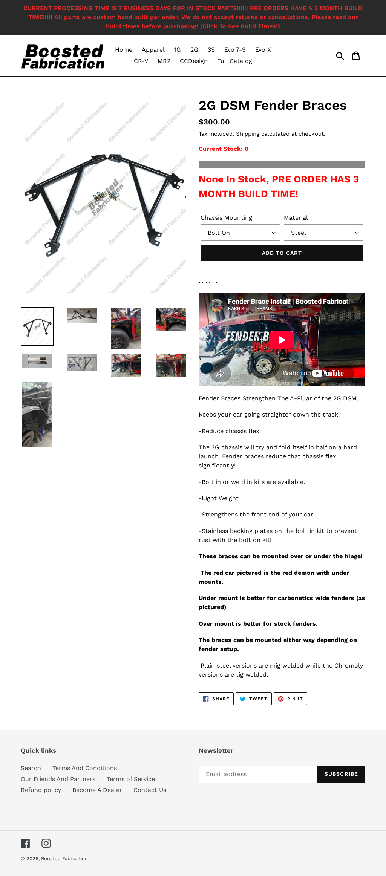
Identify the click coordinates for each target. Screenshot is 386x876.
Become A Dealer (97, 789)
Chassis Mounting (226, 217)
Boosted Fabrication (64, 858)
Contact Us (149, 789)
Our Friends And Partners (58, 779)
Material (296, 217)
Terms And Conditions (84, 768)
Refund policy (41, 789)
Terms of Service (131, 779)
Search (31, 768)
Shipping (247, 133)
